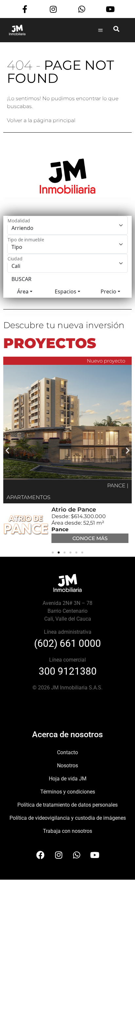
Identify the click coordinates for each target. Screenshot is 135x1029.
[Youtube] (110, 9)
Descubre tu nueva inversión (64, 325)
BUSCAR (21, 279)
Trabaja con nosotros (67, 831)
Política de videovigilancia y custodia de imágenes (68, 818)
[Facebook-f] (25, 9)
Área (23, 291)
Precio (108, 291)
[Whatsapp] (82, 9)
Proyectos (49, 343)
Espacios (65, 291)
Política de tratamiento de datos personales (67, 805)
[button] (100, 30)
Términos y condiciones (67, 792)
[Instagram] (53, 9)
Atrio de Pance (73, 509)
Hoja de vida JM (68, 779)
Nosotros (67, 765)
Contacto (67, 752)
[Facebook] (40, 855)
